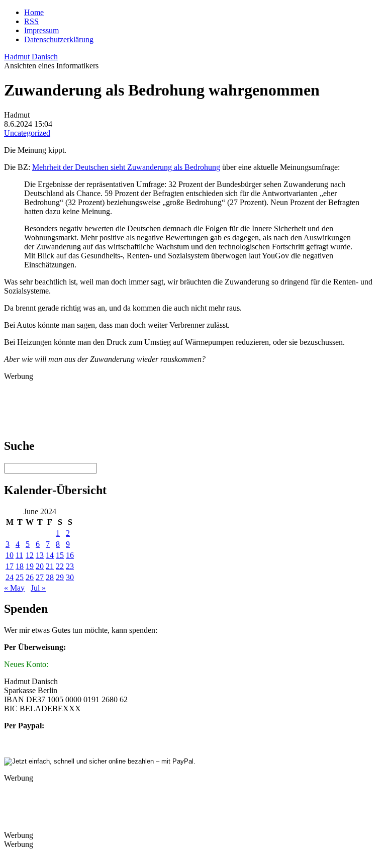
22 (60, 566)
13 (40, 555)
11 (19, 555)
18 (20, 566)
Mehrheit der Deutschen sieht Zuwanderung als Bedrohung (126, 167)
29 (60, 577)
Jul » (38, 588)
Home (34, 12)
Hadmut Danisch (31, 56)
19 (30, 566)
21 (50, 566)
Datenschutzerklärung (58, 39)
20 (40, 566)
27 (40, 577)
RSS (31, 21)
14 (50, 555)
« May (14, 588)
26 (30, 577)
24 (10, 577)
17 (10, 566)
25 (20, 577)
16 (70, 555)
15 (60, 555)
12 (30, 555)
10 (10, 555)
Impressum (41, 30)
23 (70, 566)
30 (70, 577)
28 (50, 577)
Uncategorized (27, 133)
